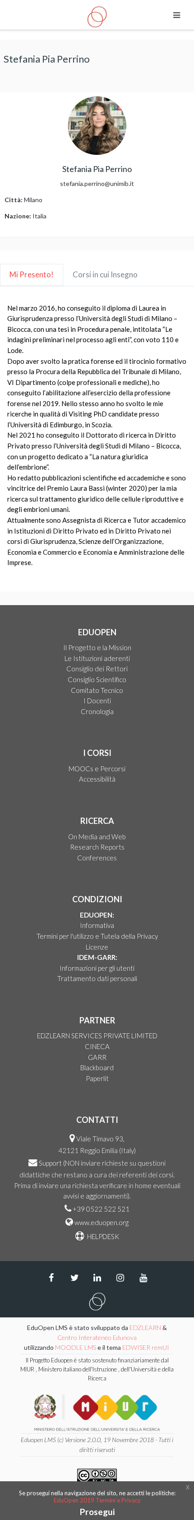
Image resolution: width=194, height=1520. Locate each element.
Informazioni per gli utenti (97, 968)
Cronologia (97, 711)
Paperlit (97, 1078)
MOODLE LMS (75, 1347)
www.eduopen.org (101, 1222)
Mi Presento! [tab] (31, 274)
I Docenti (97, 701)
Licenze (97, 947)
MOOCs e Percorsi (97, 769)
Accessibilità (97, 779)
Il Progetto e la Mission (97, 647)
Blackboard (97, 1067)
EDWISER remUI (146, 1347)
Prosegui (97, 1511)
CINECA (97, 1046)
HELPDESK (102, 1236)
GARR (97, 1057)
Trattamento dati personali (97, 978)
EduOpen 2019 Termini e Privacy (97, 1500)
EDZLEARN (145, 1327)
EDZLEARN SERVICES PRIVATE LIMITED (97, 1035)
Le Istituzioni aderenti (97, 658)
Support (50, 1163)
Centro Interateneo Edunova (97, 1337)
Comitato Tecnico (97, 690)
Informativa (97, 925)
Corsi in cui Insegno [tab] (105, 274)
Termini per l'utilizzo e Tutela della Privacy (97, 936)
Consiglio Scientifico (97, 679)
